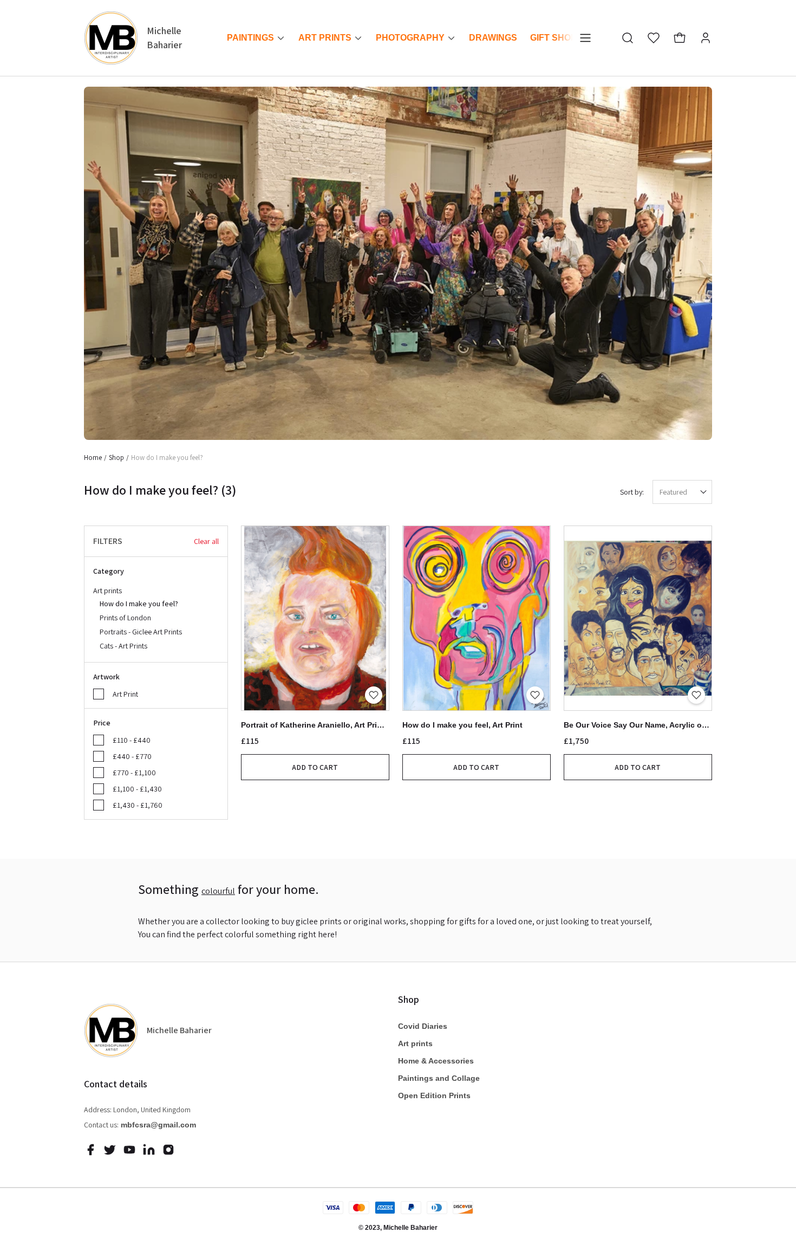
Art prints (137, 618)
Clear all (206, 541)
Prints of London (125, 617)
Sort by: (632, 492)
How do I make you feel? (139, 603)
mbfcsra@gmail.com (158, 1124)
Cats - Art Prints (123, 646)
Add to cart (315, 767)
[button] (627, 37)
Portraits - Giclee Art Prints (141, 632)
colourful (218, 891)
